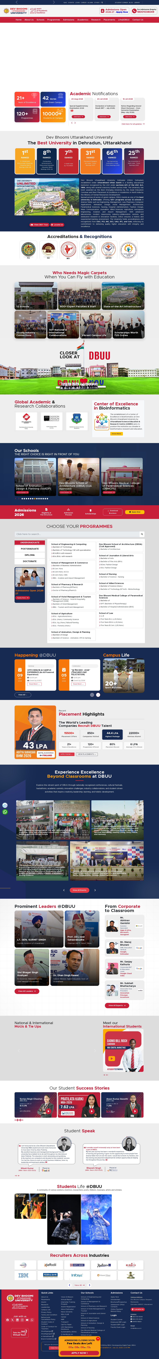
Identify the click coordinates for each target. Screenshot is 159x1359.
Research (96, 20)
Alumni (43, 1302)
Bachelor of (105, 600)
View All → (22, 695)
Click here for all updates (132, 124)
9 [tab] (39, 498)
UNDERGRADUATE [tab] (29, 543)
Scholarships (90, 514)
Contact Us (137, 20)
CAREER (83, 2)
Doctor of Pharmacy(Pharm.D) (64, 590)
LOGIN (77, 2)
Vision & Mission (67, 1297)
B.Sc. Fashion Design (109, 568)
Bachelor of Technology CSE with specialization (72, 550)
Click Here (55, 1348)
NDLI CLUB (65, 1314)
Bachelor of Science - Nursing (112, 577)
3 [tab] (26, 498)
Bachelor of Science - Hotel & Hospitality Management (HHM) (69, 600)
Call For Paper (66, 1325)
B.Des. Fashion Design (109, 564)
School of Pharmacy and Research (94, 1306)
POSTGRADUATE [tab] (30, 549)
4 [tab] (28, 498)
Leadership (45, 1307)
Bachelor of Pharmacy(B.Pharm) (65, 587)
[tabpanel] (107, 109)
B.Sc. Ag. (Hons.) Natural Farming (66, 622)
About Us (29, 20)
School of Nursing (87, 1328)
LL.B (102, 616)
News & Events (66, 1312)
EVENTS (71, 2)
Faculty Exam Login (118, 1327)
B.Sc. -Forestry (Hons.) (61, 625)
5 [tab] (30, 498)
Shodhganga (46, 1331)
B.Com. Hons (58, 568)
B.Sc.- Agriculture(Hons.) (62, 616)
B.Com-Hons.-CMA (60, 575)
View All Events (79, 890)
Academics (82, 20)
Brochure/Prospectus (119, 1302)
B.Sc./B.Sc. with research (62, 556)
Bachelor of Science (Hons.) (111, 586)
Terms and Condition (49, 1315)
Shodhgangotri (47, 1334)
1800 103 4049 (137, 1317)
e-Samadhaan (46, 1336)
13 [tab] (47, 498)
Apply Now (135, 512)
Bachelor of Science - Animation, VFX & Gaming (72, 638)
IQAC (65, 2)
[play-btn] (48, 1111)
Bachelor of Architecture (110, 549)
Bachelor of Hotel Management (65, 604)
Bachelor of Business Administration (67, 565)
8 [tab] (37, 498)
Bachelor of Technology (62, 547)
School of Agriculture (89, 1321)
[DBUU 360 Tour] (4, 805)
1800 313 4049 (137, 1319)
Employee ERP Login (118, 1322)
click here (77, 116)
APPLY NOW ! (79, 1353)
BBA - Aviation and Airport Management (69, 578)
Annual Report (66, 1300)
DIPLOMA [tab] (30, 555)
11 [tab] (43, 498)
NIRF (62, 1320)
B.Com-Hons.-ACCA (61, 572)
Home (19, 20)
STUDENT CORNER (121, 2)
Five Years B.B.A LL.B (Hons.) (112, 622)
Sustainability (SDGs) (69, 1332)
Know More (116, 433)
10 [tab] (41, 498)
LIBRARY (137, 2)
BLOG (131, 2)
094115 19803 (136, 1321)
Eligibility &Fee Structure (46, 514)
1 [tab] (22, 498)
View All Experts (116, 1006)
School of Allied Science (90, 1318)
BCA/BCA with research (62, 553)
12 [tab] (45, 498)
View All (78, 1285)
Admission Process (68, 514)
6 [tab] (32, 498)
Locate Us (58, 225)
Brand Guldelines (48, 1339)
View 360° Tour (41, 225)
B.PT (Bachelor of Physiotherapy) (114, 603)
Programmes (53, 20)
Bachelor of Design (60, 635)
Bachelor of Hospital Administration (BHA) (117, 607)
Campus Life (45, 1310)
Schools (40, 20)
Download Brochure (113, 512)
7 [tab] (35, 498)
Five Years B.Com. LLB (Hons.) (112, 625)
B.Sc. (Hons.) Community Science (66, 619)
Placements (109, 20)
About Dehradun (67, 1309)
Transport (64, 1322)
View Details (21, 492)
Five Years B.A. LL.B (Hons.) (111, 619)
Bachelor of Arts (107, 558)
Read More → (34, 684)
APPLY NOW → (67, 754)
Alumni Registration (68, 1307)
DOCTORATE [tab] (29, 561)
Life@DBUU (123, 20)
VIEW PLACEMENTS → (87, 754)
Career (63, 1317)
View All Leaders (25, 991)
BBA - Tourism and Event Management (68, 607)
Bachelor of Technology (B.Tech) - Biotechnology (120, 589)
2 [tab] (24, 498)
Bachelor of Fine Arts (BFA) (111, 561)
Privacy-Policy (46, 1312)
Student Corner (116, 1320)
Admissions (68, 20)
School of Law (86, 1335)
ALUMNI (90, 2)
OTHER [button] (96, 2)
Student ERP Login (118, 1325)
